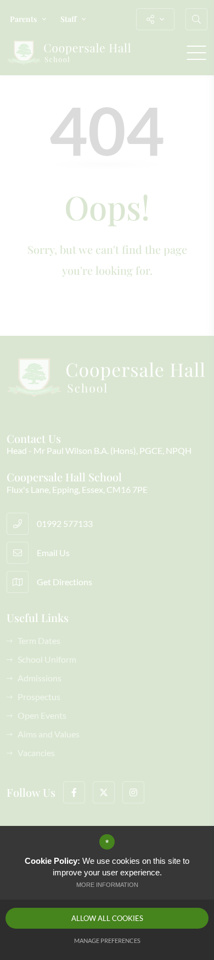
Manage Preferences (107, 940)
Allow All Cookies (107, 918)
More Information (107, 884)
